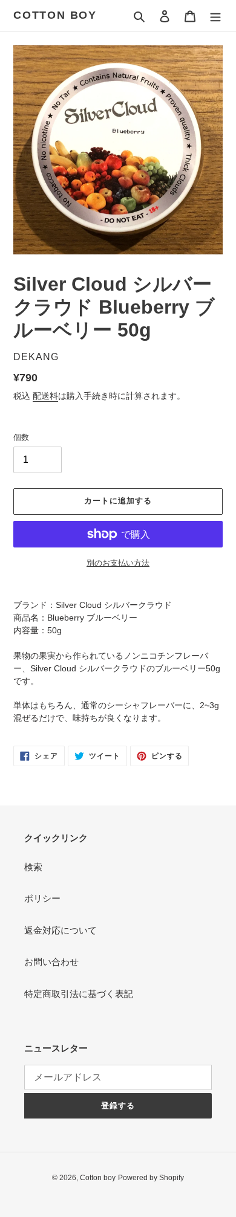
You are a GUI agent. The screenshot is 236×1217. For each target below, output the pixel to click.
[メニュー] (215, 16)
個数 (21, 437)
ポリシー (42, 898)
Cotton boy (55, 15)
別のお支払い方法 (118, 562)
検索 (33, 867)
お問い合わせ (51, 962)
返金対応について (60, 930)
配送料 (45, 396)
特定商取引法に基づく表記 (78, 994)
